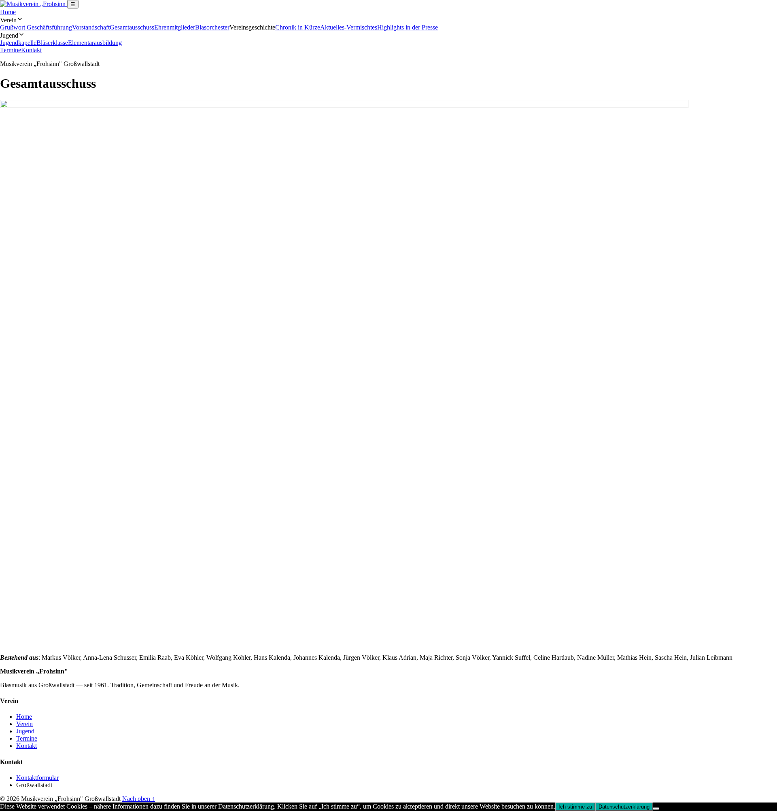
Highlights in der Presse (407, 27)
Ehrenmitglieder (174, 27)
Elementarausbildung (95, 42)
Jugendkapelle (18, 42)
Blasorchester (212, 27)
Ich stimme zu (575, 807)
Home (8, 11)
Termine (10, 50)
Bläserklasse (52, 42)
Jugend (25, 731)
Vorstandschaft (91, 27)
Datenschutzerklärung (624, 807)
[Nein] (656, 808)
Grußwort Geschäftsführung (36, 27)
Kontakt (31, 50)
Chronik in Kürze (297, 27)
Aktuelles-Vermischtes (348, 27)
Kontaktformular (37, 777)
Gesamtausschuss (132, 27)
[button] (388, 20)
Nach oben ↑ (138, 798)
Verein (24, 723)
